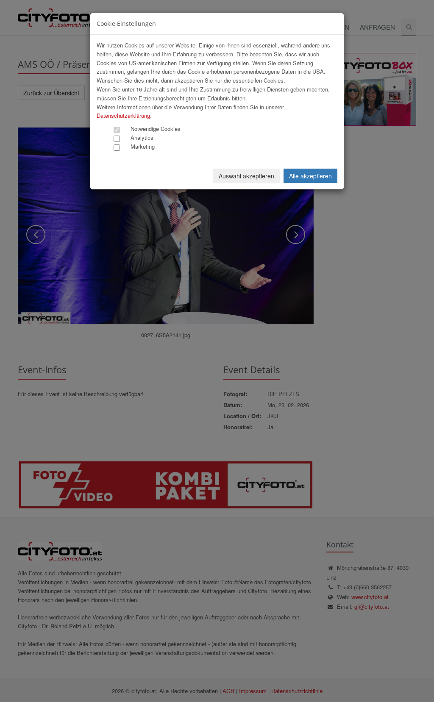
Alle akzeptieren (310, 176)
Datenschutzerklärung (123, 115)
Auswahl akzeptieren (246, 176)
